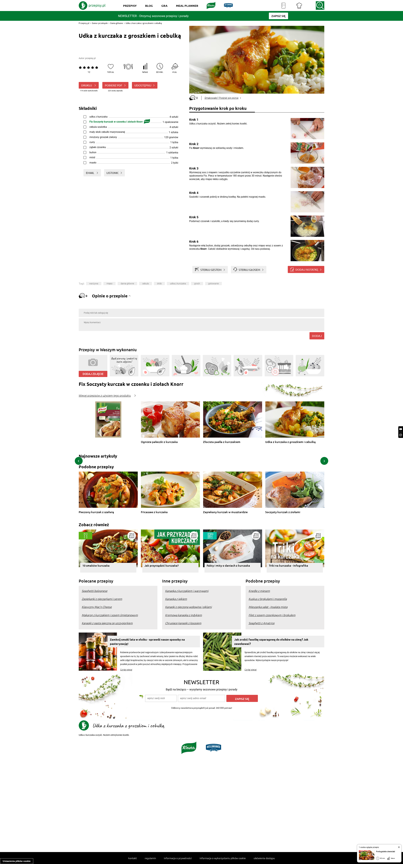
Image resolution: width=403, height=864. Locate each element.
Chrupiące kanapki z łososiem (183, 623)
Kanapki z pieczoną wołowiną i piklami (188, 606)
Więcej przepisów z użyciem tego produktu (105, 395)
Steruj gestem (210, 269)
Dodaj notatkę (306, 269)
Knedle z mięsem (259, 590)
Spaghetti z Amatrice (262, 623)
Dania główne (116, 23)
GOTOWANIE (213, 283)
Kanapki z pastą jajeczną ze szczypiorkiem (107, 623)
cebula (145, 283)
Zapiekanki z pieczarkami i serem (102, 598)
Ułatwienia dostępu (264, 858)
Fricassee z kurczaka (154, 512)
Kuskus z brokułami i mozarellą (268, 598)
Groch (197, 283)
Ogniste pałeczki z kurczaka (159, 442)
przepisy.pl (90, 58)
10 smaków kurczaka (96, 565)
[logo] (92, 5)
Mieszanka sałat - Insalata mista (268, 606)
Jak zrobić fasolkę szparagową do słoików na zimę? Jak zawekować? (271, 641)
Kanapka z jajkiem (176, 598)
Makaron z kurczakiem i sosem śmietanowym (110, 615)
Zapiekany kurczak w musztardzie (225, 512)
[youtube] (400, 429)
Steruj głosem (249, 269)
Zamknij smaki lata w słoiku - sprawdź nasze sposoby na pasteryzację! (147, 641)
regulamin (150, 858)
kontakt (132, 858)
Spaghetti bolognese (94, 590)
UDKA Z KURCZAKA (178, 283)
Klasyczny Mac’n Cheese (97, 606)
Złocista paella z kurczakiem (221, 442)
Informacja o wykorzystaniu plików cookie (223, 858)
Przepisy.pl (84, 23)
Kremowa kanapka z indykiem (183, 615)
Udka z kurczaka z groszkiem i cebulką (290, 442)
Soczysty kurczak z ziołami (282, 512)
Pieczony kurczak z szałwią (96, 512)
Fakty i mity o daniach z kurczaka (228, 565)
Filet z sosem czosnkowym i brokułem (272, 615)
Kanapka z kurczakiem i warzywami (186, 590)
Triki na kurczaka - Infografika (288, 565)
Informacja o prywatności (178, 858)
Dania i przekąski (100, 23)
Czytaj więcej (126, 670)
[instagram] (400, 435)
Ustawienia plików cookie (17, 861)
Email (90, 172)
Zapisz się (242, 699)
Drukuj (87, 85)
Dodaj (317, 335)
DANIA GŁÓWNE (127, 283)
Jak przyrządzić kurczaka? (162, 565)
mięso (109, 283)
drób (159, 283)
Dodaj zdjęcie (93, 374)
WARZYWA (93, 283)
